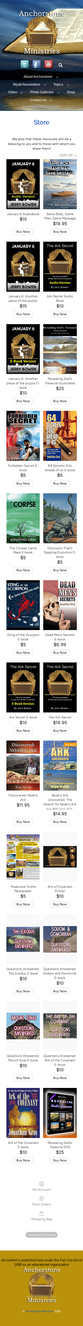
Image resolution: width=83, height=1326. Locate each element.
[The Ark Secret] (60, 687)
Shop (71, 92)
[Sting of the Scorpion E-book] (23, 605)
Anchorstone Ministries (39, 1311)
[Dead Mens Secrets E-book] (60, 605)
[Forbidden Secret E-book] (23, 436)
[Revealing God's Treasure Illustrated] (60, 349)
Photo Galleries (42, 92)
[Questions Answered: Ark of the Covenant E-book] (60, 1026)
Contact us (38, 100)
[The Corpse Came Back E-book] (23, 518)
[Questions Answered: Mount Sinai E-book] (23, 1026)
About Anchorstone (38, 76)
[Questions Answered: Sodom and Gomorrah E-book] (60, 939)
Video (12, 92)
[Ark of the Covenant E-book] (23, 1113)
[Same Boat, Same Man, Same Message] (60, 184)
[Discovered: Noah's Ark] (23, 765)
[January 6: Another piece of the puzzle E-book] (23, 349)
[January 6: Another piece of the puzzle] (23, 267)
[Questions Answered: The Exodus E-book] (23, 939)
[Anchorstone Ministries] (41, 53)
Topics (58, 84)
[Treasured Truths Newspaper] (23, 857)
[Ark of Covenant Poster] (60, 857)
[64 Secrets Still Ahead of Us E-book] (60, 436)
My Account (42, 1190)
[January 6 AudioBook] (23, 184)
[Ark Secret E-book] (23, 687)
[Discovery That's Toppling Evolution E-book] (60, 518)
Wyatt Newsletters (26, 84)
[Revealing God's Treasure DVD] (60, 1113)
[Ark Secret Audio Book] (60, 267)
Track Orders (41, 1204)
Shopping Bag (41, 1219)
